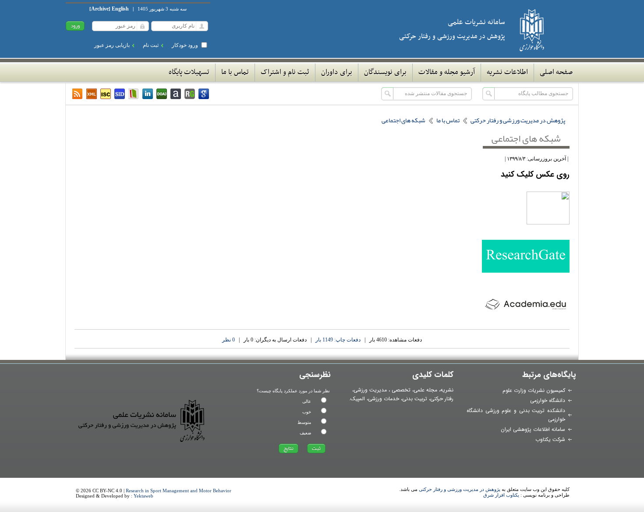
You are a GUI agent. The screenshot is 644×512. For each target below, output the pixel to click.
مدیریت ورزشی (370, 390)
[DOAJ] (161, 94)
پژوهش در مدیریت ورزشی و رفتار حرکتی (459, 489)
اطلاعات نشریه (507, 72)
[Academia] (175, 94)
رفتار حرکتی (441, 399)
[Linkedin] (147, 94)
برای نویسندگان (385, 72)
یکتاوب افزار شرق (501, 495)
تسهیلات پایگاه (189, 72)
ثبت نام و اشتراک (285, 72)
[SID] (119, 94)
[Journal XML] (91, 94)
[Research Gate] (189, 94)
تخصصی (401, 390)
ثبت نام (151, 45)
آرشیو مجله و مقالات (446, 72)
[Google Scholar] (203, 94)
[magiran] (133, 94)
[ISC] (105, 94)
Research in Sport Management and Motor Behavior (178, 490)
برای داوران (336, 72)
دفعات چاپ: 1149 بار (338, 340)
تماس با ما (235, 72)
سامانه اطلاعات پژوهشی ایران (533, 429)
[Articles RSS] (77, 94)
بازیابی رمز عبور (112, 45)
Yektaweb (143, 495)
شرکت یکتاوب (550, 439)
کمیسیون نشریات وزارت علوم (533, 390)
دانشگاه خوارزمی (547, 400)
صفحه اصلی (556, 72)
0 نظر (228, 340)
